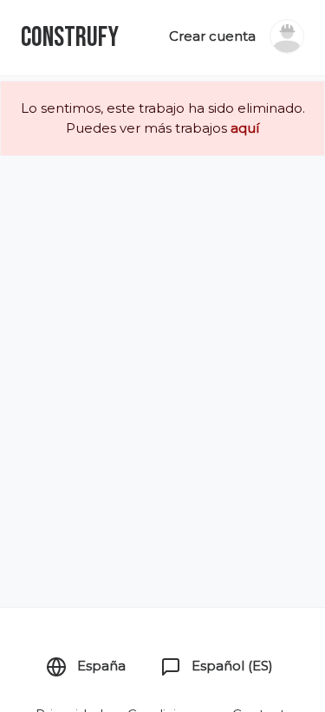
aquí (245, 128)
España (100, 665)
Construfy (70, 38)
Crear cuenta (212, 36)
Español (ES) (230, 665)
